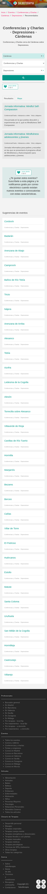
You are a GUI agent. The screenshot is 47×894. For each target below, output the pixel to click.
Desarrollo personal (13, 823)
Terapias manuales (13, 839)
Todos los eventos (12, 740)
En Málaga (9, 718)
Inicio (3, 12)
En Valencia (10, 710)
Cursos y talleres (12, 743)
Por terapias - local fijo (14, 721)
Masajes (8, 826)
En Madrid (9, 705)
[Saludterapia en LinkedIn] (38, 886)
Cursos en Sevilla (12, 759)
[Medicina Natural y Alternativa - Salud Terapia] (23, 4)
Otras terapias (11, 850)
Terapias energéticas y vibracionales (20, 834)
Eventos (11, 12)
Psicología (9, 804)
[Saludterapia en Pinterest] (43, 886)
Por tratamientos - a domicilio (17, 729)
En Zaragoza (10, 716)
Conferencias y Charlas (27, 12)
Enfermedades (11, 794)
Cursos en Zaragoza (13, 761)
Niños (7, 799)
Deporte (8, 788)
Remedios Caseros (13, 809)
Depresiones (17, 15)
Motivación (9, 796)
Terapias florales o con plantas (17, 837)
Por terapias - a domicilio (15, 726)
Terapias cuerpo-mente (14, 831)
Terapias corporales (13, 829)
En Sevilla (9, 713)
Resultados (8, 98)
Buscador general (12, 702)
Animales (9, 780)
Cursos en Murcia (12, 766)
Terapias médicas (12, 842)
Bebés (7, 783)
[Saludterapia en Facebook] (38, 882)
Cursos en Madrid (12, 751)
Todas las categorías (13, 852)
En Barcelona (10, 708)
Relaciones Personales (14, 807)
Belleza (8, 786)
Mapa (19, 98)
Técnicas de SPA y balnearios (17, 847)
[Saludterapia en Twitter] (43, 882)
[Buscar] (23, 77)
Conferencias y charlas (14, 745)
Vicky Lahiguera (36, 115)
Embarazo (9, 791)
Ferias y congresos (13, 748)
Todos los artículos (12, 812)
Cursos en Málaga (12, 764)
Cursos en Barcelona (13, 753)
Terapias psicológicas (14, 844)
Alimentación (10, 778)
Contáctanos (10, 887)
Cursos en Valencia (13, 756)
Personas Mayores (13, 801)
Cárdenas (5, 15)
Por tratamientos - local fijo (16, 723)
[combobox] (23, 56)
